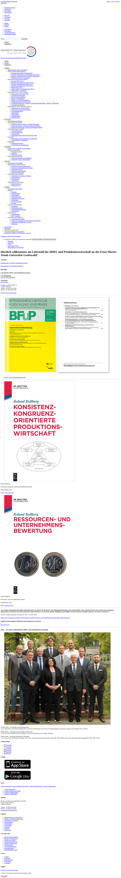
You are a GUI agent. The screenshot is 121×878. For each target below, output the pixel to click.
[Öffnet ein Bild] (57, 374)
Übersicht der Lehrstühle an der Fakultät (19, 148)
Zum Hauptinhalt (6, 1)
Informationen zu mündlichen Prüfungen (12, 266)
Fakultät (7, 187)
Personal (7, 161)
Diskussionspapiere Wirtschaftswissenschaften (24, 135)
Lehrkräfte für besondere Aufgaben (21, 176)
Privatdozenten (15, 179)
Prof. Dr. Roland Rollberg (8, 277)
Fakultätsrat (14, 206)
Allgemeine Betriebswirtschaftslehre (21, 158)
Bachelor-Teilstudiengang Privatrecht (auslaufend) (25, 76)
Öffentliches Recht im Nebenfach (20, 78)
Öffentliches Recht (16, 155)
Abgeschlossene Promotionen (19, 140)
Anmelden (4, 3)
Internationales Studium (18, 105)
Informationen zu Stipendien (16, 247)
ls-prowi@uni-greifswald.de (8, 293)
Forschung (7, 119)
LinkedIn (8, 747)
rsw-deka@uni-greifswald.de (9, 810)
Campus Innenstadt (9, 789)
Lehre (9, 244)
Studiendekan (15, 113)
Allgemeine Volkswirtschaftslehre (20, 159)
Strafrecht (14, 153)
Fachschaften (15, 114)
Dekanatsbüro (15, 195)
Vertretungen (15, 180)
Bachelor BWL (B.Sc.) (17, 81)
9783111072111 (9, 605)
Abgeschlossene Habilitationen (20, 145)
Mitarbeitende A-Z (16, 184)
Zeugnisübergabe (16, 197)
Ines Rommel (4, 282)
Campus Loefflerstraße (10, 794)
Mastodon (9, 752)
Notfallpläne (14, 200)
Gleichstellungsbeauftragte (18, 209)
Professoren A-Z (16, 185)
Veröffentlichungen (16, 130)
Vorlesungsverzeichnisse (18, 95)
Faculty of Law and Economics (9, 870)
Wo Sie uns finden (16, 201)
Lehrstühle (7, 146)
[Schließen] (1, 37)
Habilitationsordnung (17, 143)
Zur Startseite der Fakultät (15, 121)
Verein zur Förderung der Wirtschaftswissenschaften (25, 220)
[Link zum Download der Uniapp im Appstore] (17, 768)
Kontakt (13, 203)
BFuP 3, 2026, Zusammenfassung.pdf (14, 377)
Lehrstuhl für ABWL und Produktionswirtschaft (44, 239)
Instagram (9, 745)
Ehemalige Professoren (17, 172)
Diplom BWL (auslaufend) (18, 90)
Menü (6, 61)
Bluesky (8, 753)
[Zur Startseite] (18, 56)
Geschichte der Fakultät (18, 219)
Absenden (24, 39)
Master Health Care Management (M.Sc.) (22, 89)
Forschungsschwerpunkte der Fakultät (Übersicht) (25, 124)
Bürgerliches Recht (16, 151)
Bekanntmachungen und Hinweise (21, 102)
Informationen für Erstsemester (20, 94)
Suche (2, 39)
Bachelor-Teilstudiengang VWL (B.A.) (22, 86)
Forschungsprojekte (16, 132)
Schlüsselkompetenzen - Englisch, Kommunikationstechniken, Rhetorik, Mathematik (35, 103)
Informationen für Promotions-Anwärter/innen (24, 138)
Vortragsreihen (15, 134)
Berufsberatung (15, 117)
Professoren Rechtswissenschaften (20, 166)
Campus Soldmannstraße (11, 792)
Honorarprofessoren (16, 169)
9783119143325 (9, 493)
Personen (10, 241)
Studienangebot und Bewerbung (20, 108)
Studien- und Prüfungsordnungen (20, 100)
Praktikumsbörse (16, 116)
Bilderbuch (14, 224)
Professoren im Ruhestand (18, 171)
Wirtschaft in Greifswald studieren (20, 109)
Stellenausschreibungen (17, 198)
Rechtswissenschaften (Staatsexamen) (21, 73)
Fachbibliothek (15, 214)
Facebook (9, 748)
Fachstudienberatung (17, 111)
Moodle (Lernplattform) (18, 98)
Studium (7, 68)
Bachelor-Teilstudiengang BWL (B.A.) (22, 84)
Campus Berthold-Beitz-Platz (12, 791)
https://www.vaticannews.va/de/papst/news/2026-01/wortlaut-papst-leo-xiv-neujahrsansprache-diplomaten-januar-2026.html (35, 617)
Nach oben (4, 876)
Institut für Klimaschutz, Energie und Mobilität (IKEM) (26, 127)
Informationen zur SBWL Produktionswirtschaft (14, 263)
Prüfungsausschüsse (16, 208)
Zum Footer (14, 1)
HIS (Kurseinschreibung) (18, 97)
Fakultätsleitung (15, 193)
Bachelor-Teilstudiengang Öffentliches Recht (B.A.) (25, 74)
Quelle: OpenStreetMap (113, 1)
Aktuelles (14, 192)
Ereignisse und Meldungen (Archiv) (21, 222)
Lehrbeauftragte (15, 177)
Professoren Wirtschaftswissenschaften (22, 168)
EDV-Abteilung (15, 216)
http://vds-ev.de (5, 624)
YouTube (8, 750)
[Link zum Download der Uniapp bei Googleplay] (17, 779)
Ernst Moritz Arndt (13, 246)
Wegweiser (8, 65)
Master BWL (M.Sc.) (17, 87)
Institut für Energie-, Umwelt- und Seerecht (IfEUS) (25, 126)
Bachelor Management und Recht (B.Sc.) (22, 82)
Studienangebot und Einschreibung (17, 70)
